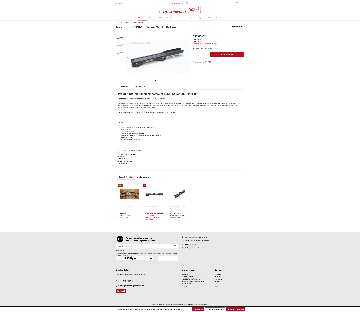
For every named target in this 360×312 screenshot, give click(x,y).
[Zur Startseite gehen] (180, 10)
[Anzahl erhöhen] (207, 54)
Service (218, 270)
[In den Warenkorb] (129, 220)
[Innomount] (237, 28)
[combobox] (178, 3)
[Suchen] (187, 3)
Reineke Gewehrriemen (127, 206)
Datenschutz (218, 279)
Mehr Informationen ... (177, 309)
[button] (187, 58)
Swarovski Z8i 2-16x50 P (152, 206)
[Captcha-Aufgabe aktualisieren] (151, 258)
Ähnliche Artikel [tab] (143, 177)
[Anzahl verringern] (195, 54)
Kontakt (217, 286)
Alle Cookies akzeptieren (235, 309)
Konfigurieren (198, 309)
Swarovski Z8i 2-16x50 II (178, 206)
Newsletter (185, 274)
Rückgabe (218, 274)
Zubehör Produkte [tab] (126, 177)
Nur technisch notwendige (215, 309)
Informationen (188, 270)
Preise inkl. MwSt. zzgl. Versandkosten (205, 43)
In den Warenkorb (227, 54)
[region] (180, 204)
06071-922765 (126, 281)
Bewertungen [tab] (140, 87)
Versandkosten (175, 304)
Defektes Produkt (187, 276)
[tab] (125, 86)
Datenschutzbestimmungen (132, 253)
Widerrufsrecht (186, 283)
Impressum (218, 281)
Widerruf (121, 291)
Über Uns (217, 276)
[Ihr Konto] (237, 3)
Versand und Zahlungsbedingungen (193, 281)
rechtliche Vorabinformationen (191, 279)
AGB (163, 253)
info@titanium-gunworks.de (132, 286)
